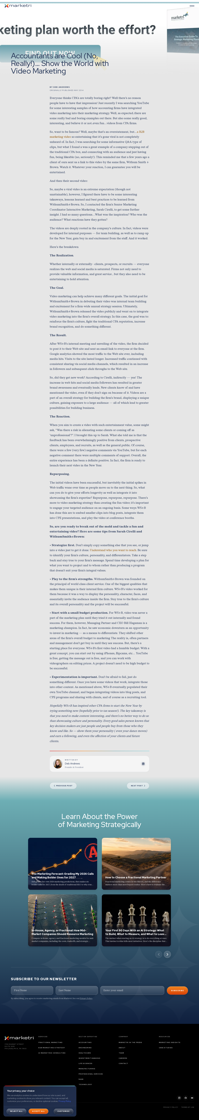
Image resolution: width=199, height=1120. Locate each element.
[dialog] (39, 1101)
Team (121, 1053)
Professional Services (91, 1074)
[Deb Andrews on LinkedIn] (143, 763)
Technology (85, 1084)
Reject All (16, 1111)
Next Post (137, 786)
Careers (123, 1058)
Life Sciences (86, 1063)
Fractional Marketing (50, 1042)
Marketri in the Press (130, 1042)
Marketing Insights (169, 1042)
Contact (123, 1063)
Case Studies (166, 1048)
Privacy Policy (86, 998)
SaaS (81, 1079)
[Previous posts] (158, 954)
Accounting (85, 1042)
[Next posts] (167, 954)
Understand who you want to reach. (113, 550)
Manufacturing (87, 1069)
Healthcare (85, 1053)
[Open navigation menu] (192, 6)
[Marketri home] (18, 6)
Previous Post (64, 786)
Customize (63, 1111)
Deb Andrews (61, 87)
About (122, 1048)
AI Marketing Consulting (52, 1053)
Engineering (85, 1048)
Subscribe (177, 990)
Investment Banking (90, 1058)
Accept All (38, 1111)
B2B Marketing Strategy (51, 1048)
